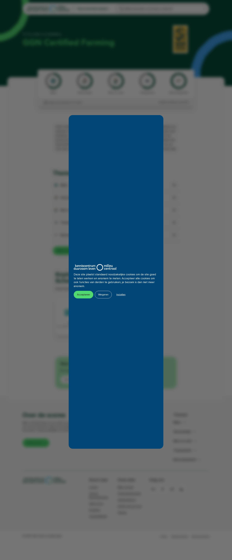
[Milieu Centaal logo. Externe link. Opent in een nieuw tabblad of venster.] (95, 267)
